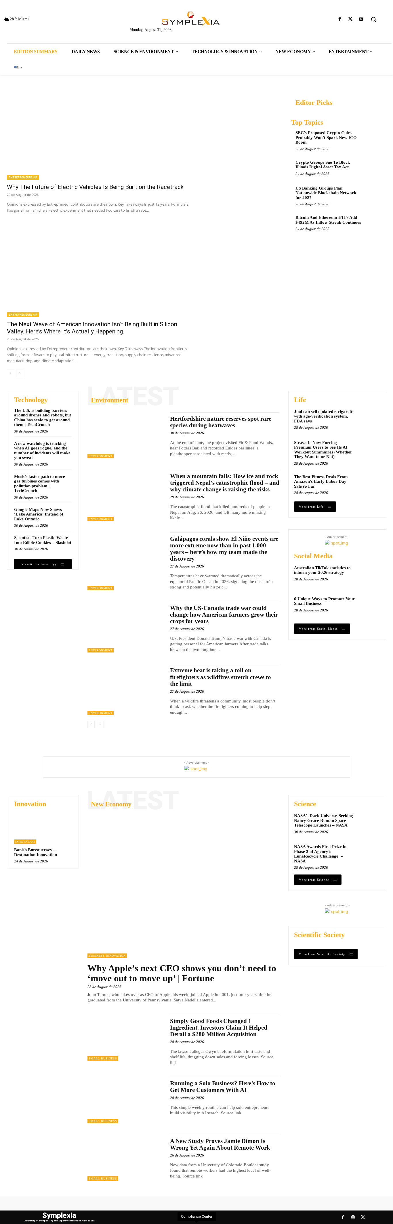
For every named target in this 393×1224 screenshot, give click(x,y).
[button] (373, 19)
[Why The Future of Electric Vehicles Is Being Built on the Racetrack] (100, 133)
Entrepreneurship (23, 177)
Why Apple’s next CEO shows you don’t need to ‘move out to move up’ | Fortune (181, 973)
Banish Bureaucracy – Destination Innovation (35, 852)
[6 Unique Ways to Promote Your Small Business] (369, 606)
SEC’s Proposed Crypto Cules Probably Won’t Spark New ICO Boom (326, 137)
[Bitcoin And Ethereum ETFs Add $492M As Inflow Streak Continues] (373, 222)
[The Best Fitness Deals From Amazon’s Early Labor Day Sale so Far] (369, 484)
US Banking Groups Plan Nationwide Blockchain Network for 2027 (325, 193)
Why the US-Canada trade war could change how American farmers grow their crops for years (224, 615)
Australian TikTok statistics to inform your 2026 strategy (322, 570)
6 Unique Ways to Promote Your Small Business (324, 601)
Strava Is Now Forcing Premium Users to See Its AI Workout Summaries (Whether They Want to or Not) (323, 449)
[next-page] (19, 373)
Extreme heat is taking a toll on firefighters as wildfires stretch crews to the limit (220, 677)
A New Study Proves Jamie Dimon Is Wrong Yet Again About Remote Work (220, 1144)
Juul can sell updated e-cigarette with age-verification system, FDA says (324, 416)
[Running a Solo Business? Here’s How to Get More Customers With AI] (125, 1100)
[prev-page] (10, 373)
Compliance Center (196, 1216)
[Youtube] (361, 19)
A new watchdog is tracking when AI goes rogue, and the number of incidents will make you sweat (42, 450)
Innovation (25, 841)
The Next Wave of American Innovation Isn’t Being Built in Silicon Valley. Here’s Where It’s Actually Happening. (92, 328)
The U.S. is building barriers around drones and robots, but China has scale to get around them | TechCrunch (42, 417)
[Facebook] (340, 19)
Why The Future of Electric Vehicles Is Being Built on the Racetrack (95, 187)
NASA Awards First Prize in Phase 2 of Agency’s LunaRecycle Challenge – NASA (320, 853)
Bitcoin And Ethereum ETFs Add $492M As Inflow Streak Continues (328, 220)
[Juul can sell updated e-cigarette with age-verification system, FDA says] (369, 419)
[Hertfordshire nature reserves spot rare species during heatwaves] (125, 435)
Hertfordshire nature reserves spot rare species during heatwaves (220, 422)
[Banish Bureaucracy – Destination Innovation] (43, 828)
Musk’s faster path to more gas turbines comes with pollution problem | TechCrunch (39, 483)
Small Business (103, 1058)
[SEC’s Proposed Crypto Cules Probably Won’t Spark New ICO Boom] (373, 137)
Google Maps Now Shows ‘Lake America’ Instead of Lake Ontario (38, 514)
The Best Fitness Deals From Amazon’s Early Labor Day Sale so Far (321, 481)
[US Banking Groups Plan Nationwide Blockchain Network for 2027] (373, 193)
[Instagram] (353, 1217)
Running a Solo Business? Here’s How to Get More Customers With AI (222, 1086)
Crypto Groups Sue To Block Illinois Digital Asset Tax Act (322, 164)
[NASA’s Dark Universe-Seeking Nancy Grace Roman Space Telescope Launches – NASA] (369, 823)
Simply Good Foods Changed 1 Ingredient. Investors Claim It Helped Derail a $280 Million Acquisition (218, 1028)
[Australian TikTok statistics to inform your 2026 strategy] (369, 575)
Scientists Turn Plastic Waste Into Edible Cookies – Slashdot (42, 540)
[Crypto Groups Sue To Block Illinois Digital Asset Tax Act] (373, 167)
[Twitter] (350, 19)
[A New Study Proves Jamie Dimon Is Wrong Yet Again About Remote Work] (125, 1158)
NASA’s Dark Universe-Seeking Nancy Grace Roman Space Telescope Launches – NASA (323, 820)
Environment (100, 456)
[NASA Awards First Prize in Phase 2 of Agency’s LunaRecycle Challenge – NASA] (369, 854)
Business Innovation (107, 955)
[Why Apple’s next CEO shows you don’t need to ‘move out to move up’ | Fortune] (183, 886)
